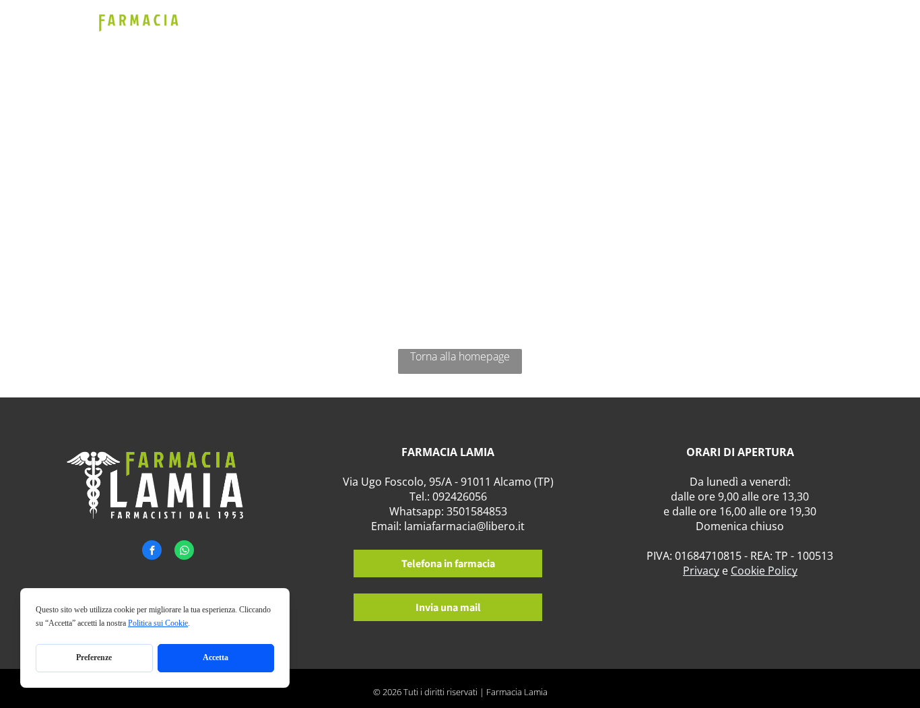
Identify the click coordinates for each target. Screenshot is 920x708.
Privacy (701, 570)
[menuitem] (389, 38)
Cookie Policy (764, 570)
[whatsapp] (184, 551)
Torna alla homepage (460, 356)
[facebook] (152, 551)
